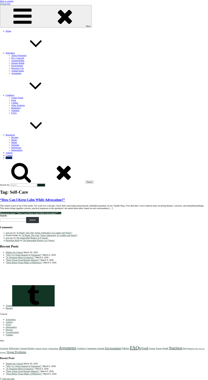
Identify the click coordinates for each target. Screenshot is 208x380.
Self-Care (202, 349)
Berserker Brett (12, 240)
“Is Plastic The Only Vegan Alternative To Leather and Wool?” (44, 233)
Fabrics (125, 348)
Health (165, 348)
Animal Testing (41, 349)
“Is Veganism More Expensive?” (20, 257)
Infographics (16, 150)
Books (14, 140)
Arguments (16, 73)
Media (14, 142)
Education (10, 53)
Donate (9, 158)
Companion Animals (95, 348)
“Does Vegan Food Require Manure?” (23, 260)
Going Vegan (17, 98)
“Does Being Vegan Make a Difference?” (24, 262)
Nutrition (15, 110)
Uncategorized (12, 332)
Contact (9, 155)
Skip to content (6, 1)
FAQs (14, 113)
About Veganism (18, 55)
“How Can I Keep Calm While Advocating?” (32, 200)
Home (8, 31)
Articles (9, 153)
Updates (9, 335)
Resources (10, 135)
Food (13, 100)
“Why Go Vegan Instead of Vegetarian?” (24, 255)
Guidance (10, 95)
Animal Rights (17, 60)
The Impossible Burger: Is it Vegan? (32, 238)
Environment (17, 65)
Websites (15, 145)
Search (3, 215)
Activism (4, 348)
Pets (185, 348)
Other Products (18, 105)
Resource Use (17, 68)
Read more (30, 213)
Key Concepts (17, 58)
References (16, 147)
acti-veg (9, 233)
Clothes (14, 103)
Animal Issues (17, 71)
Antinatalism (53, 349)
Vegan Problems (16, 352)
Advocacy (14, 348)
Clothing (81, 348)
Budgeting (16, 108)
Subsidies (3, 352)
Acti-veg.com (8, 378)
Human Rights (17, 63)
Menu (88, 26)
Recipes (14, 137)
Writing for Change (14, 252)
